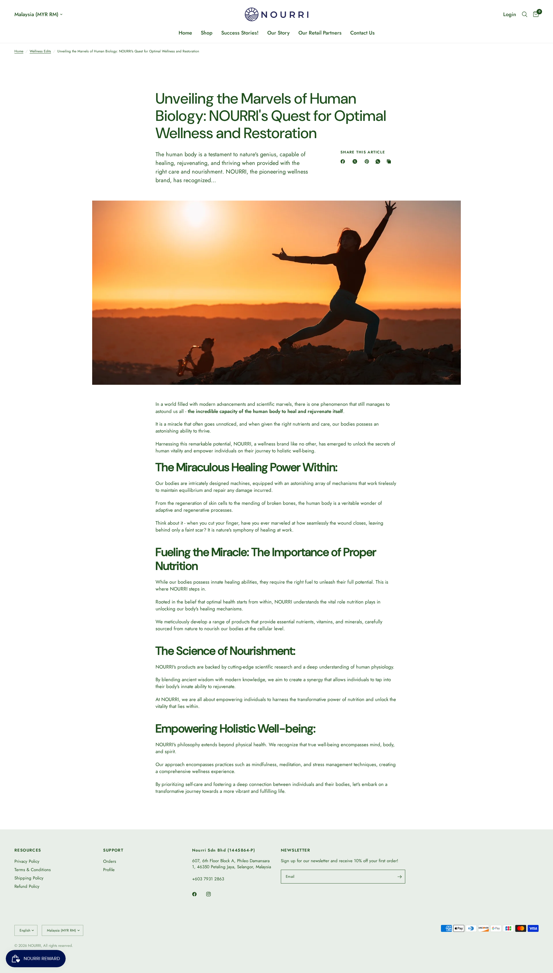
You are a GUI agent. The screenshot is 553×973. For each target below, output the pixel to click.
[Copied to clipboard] (390, 161)
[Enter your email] (399, 876)
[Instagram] (212, 894)
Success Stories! (240, 33)
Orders (109, 861)
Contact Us (362, 33)
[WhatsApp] (379, 161)
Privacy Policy (26, 861)
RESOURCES (27, 850)
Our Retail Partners (320, 33)
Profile (109, 870)
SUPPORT (113, 850)
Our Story (278, 33)
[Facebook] (343, 161)
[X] (356, 161)
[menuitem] (185, 33)
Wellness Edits (40, 51)
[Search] (524, 14)
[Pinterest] (368, 161)
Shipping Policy (28, 878)
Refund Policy (26, 886)
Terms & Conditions (32, 870)
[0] (534, 14)
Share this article (362, 152)
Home (185, 33)
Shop (207, 33)
